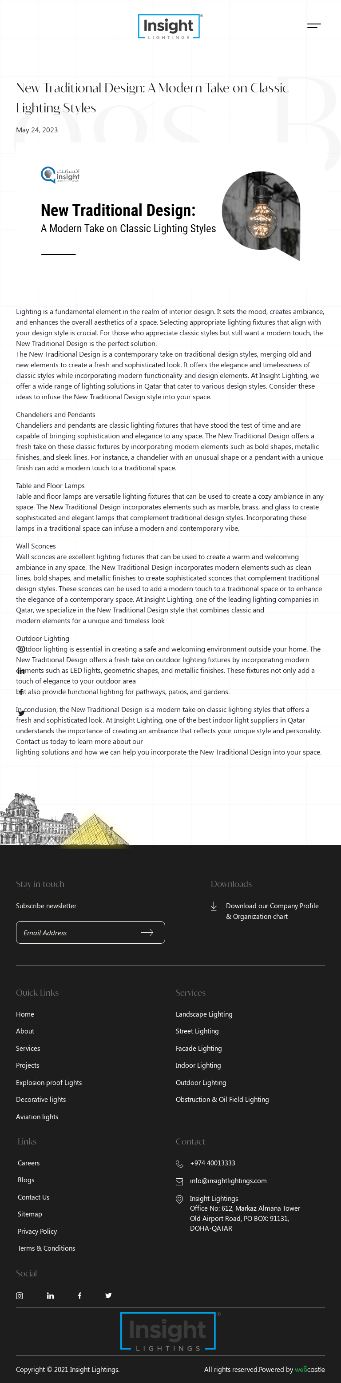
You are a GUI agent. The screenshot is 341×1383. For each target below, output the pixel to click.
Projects (27, 1065)
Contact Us (33, 1196)
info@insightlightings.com (228, 1180)
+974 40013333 (212, 1162)
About (25, 1030)
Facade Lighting (199, 1048)
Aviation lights (37, 1116)
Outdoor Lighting (201, 1082)
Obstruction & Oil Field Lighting (222, 1099)
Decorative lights (41, 1099)
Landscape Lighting (204, 1013)
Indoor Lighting (198, 1065)
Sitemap (30, 1213)
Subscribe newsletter (46, 905)
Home (25, 1013)
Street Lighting (197, 1030)
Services (28, 1048)
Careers (29, 1162)
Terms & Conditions (46, 1248)
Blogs (26, 1179)
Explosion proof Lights (49, 1082)
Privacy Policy (37, 1231)
